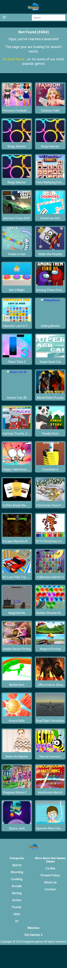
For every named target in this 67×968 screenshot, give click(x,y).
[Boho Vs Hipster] (17, 751)
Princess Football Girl (17, 110)
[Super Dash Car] (50, 356)
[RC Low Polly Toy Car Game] (17, 571)
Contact (50, 889)
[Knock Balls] (17, 715)
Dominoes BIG (50, 218)
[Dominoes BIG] (50, 212)
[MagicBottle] (17, 607)
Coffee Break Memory (18, 505)
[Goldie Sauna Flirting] (17, 643)
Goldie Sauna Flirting (17, 649)
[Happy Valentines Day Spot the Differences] (17, 464)
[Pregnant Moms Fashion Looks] (17, 787)
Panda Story (50, 433)
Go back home (14, 59)
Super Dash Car (50, 362)
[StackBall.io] (50, 464)
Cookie (50, 868)
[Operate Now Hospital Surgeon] (50, 823)
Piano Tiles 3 (17, 362)
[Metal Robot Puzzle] (50, 392)
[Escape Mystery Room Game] (17, 535)
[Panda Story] (50, 428)
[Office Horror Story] (50, 679)
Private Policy (50, 875)
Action (16, 900)
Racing (16, 893)
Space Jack (17, 828)
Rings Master (17, 146)
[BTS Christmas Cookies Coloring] (50, 535)
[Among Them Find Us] (50, 284)
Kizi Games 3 (33, 935)
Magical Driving (50, 649)
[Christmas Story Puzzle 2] (50, 500)
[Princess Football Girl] (17, 105)
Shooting (16, 872)
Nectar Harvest (50, 756)
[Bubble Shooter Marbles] (50, 607)
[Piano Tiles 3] (17, 356)
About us (50, 882)
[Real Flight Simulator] (50, 715)
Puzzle (16, 907)
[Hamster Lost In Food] (17, 320)
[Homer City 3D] (17, 372)
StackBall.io (50, 469)
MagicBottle (16, 613)
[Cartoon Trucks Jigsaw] (17, 428)
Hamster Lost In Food (17, 326)
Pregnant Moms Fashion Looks (24, 792)
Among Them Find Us (51, 290)
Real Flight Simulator (50, 720)
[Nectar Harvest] (50, 751)
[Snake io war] (17, 248)
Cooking (17, 879)
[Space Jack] (17, 823)
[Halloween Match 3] (50, 571)
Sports (17, 865)
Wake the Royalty (50, 254)
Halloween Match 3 (50, 577)
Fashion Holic (50, 110)
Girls (17, 914)
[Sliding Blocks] (50, 300)
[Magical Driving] (50, 643)
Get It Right (17, 290)
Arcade (17, 886)
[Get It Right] (17, 284)
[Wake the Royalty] (50, 248)
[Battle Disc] (17, 679)
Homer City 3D (17, 397)
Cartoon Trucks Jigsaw (19, 433)
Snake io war (17, 254)
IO (16, 921)
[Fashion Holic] (50, 105)
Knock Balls (17, 720)
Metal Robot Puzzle (50, 397)
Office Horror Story (50, 685)
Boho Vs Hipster (17, 756)
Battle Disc (16, 685)
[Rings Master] (17, 141)
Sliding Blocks (50, 326)
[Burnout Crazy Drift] (17, 212)
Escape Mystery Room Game (23, 541)
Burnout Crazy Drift (17, 218)
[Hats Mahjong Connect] (50, 177)
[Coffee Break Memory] (17, 500)
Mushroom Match (50, 792)
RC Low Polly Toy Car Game (21, 577)
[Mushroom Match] (50, 787)
